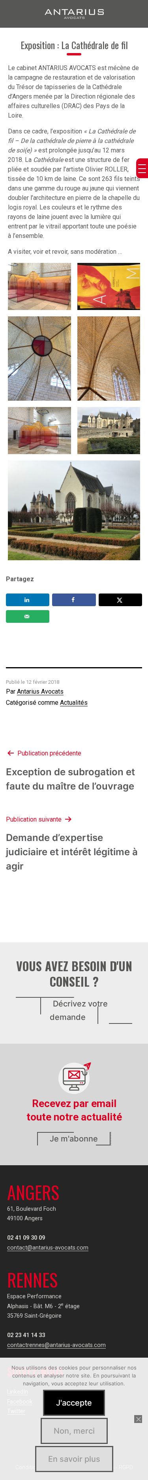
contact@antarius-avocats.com (47, 1247)
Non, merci (74, 1431)
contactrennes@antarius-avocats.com (56, 1345)
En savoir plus (74, 1459)
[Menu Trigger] (142, 168)
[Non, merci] (138, 1419)
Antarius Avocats (40, 691)
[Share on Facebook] (74, 600)
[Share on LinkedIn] (27, 600)
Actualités (74, 702)
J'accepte (74, 1403)
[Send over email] (27, 616)
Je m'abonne (74, 1138)
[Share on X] (120, 600)
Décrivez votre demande (79, 1010)
